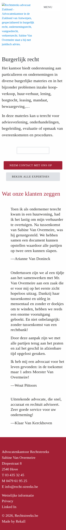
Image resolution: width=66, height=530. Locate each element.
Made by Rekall (13, 521)
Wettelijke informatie (18, 495)
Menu (48, 7)
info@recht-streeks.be (21, 487)
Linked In (9, 507)
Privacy (7, 501)
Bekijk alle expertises (31, 176)
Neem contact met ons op (31, 165)
